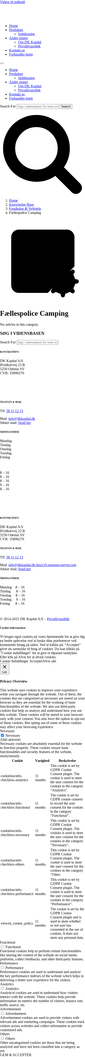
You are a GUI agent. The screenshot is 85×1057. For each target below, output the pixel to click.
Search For (8, 106)
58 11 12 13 (14, 411)
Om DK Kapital (29, 42)
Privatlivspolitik (29, 46)
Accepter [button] (35, 661)
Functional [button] (7, 942)
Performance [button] (9, 963)
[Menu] (2, 63)
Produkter (16, 30)
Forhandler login (21, 54)
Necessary (12, 735)
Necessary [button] (7, 731)
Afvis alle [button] (49, 661)
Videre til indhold (12, 2)
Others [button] (5, 1034)
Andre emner (18, 38)
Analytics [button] (7, 984)
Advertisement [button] (10, 1009)
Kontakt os (17, 50)
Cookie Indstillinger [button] (14, 661)
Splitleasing (26, 34)
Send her (24, 423)
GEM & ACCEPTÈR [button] (16, 1055)
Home (13, 26)
